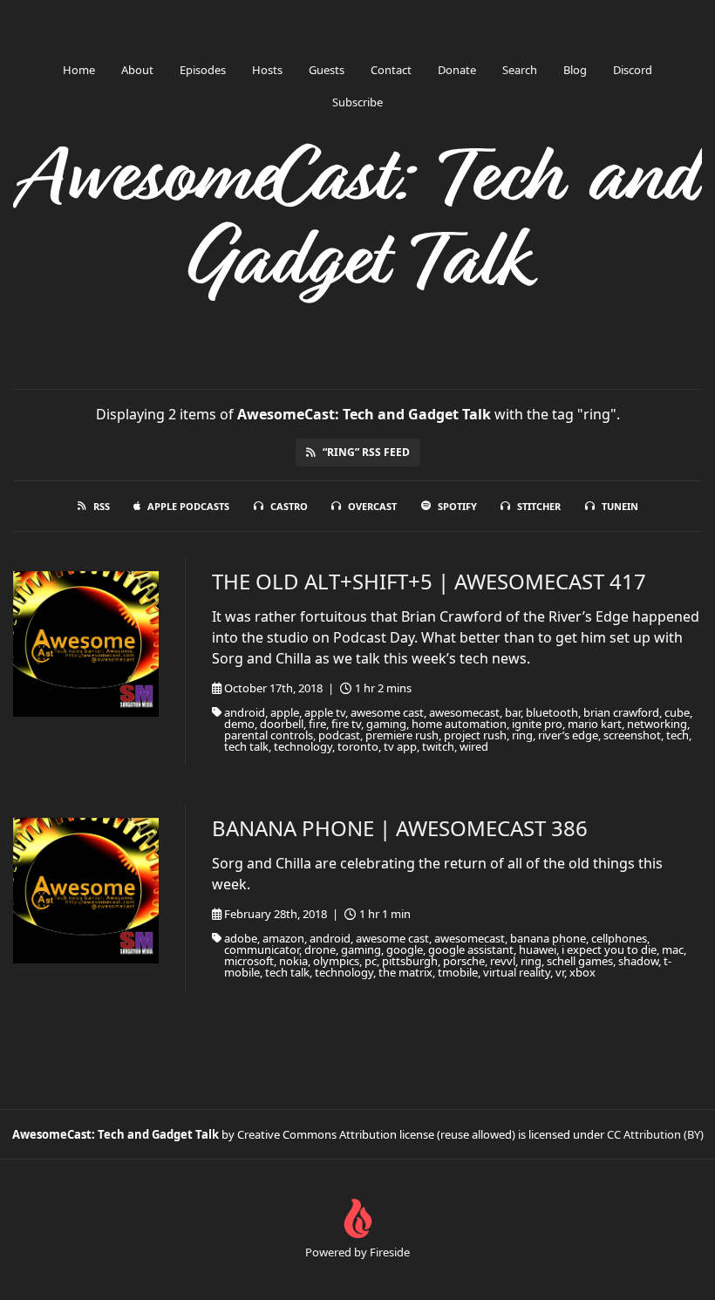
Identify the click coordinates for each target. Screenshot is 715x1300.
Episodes (203, 70)
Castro (289, 506)
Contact (391, 70)
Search (519, 70)
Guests (326, 70)
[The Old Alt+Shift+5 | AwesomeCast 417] (86, 644)
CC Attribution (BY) (655, 1134)
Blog (575, 70)
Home (79, 70)
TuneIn (620, 506)
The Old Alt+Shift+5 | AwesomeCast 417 (429, 581)
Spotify (457, 506)
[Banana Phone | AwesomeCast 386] (86, 890)
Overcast (372, 506)
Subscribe (357, 102)
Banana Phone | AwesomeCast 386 (400, 827)
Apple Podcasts (188, 506)
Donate (457, 70)
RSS (101, 506)
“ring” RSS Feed (366, 452)
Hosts (267, 70)
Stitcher (539, 506)
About (137, 70)
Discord (632, 70)
